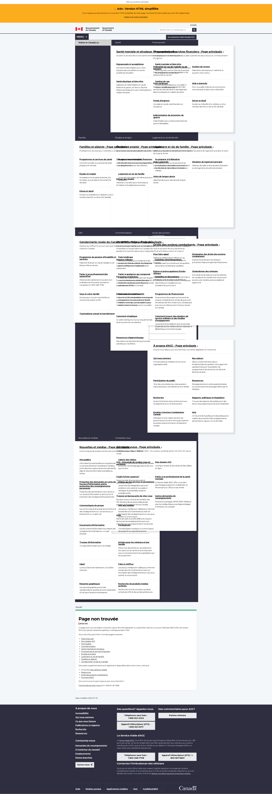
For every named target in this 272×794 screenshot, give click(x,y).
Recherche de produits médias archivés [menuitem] (133, 585)
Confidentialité (150, 789)
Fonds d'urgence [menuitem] (161, 101)
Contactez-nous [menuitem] (122, 438)
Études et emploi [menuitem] (87, 174)
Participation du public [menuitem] (164, 380)
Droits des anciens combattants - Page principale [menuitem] (186, 244)
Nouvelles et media (98, 670)
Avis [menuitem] (194, 412)
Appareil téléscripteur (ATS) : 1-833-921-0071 (136, 725)
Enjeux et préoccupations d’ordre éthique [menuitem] (169, 272)
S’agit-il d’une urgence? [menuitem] (127, 477)
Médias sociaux (93, 789)
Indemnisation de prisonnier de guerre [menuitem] (168, 116)
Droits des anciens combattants (94, 675)
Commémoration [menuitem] (123, 233)
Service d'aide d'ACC (126, 740)
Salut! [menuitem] (82, 564)
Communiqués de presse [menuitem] (91, 505)
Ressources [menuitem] (197, 380)
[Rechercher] (194, 30)
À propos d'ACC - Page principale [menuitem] (175, 345)
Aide (77, 789)
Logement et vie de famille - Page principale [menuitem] (183, 146)
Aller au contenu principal (137, 2)
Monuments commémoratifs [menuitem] (130, 294)
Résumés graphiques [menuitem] (89, 584)
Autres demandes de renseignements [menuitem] (165, 497)
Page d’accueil (87, 639)
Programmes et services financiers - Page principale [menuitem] (188, 51)
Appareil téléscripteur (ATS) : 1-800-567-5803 (177, 756)
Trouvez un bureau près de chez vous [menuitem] (134, 496)
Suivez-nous (85, 765)
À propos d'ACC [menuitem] (159, 336)
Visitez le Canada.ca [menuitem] (88, 42)
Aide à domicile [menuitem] (199, 83)
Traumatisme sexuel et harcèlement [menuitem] (97, 314)
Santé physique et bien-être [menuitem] (129, 81)
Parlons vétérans (177, 715)
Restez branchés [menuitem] (83, 758)
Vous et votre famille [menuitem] (89, 294)
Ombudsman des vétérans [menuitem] (205, 271)
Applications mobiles (117, 789)
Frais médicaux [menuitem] (160, 83)
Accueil (79, 607)
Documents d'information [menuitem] (92, 525)
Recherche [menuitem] (158, 398)
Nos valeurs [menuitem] (197, 358)
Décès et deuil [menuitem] (199, 101)
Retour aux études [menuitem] (125, 179)
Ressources (86, 672)
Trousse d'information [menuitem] (90, 542)
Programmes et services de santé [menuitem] (95, 159)
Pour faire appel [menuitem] (161, 254)
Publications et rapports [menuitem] (87, 725)
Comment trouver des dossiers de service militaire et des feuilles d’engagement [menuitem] (171, 318)
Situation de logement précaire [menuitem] (207, 162)
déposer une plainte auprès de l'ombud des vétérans (171, 774)
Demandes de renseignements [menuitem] (91, 745)
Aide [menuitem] (118, 515)
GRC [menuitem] (80, 233)
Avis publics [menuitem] (85, 460)
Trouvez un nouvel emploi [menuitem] (128, 159)
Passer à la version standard (136, 17)
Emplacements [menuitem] (83, 754)
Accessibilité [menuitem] (82, 713)
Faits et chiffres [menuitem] (125, 564)
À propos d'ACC (87, 677)
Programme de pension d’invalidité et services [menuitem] (97, 258)
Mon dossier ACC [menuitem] (163, 462)
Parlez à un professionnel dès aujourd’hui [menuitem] (93, 275)
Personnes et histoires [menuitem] (127, 277)
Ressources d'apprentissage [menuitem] (130, 337)
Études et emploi (88, 654)
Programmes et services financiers (95, 652)
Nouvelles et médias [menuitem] (88, 438)
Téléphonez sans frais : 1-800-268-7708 (136, 756)
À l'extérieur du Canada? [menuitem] (87, 749)
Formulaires (86, 644)
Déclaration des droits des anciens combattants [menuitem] (208, 255)
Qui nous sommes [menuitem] (162, 358)
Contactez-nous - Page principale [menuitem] (138, 447)
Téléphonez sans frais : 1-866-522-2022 (136, 716)
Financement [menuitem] (158, 42)
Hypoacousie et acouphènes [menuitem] (130, 64)
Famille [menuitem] (82, 138)
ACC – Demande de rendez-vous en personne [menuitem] (133, 463)
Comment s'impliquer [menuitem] (126, 316)
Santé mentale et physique (92, 649)
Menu (83, 37)
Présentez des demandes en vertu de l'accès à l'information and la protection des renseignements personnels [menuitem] (97, 485)
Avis (135, 789)
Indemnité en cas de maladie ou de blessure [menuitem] (170, 68)
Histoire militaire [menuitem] (124, 260)
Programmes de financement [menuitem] (169, 294)
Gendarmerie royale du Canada (94, 662)
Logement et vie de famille (92, 657)
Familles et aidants (89, 659)
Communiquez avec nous (90, 685)
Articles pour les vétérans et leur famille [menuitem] (133, 543)
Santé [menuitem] (118, 42)
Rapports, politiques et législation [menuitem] (208, 398)
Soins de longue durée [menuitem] (164, 176)
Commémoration (88, 646)
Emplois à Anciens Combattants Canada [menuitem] (168, 413)
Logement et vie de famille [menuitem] (131, 174)
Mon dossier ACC (88, 641)
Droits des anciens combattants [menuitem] (161, 234)
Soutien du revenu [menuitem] (201, 67)
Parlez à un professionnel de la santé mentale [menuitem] (172, 478)
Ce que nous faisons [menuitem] (85, 721)
